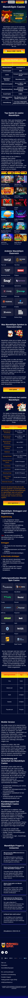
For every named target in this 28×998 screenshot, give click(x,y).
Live (9, 172)
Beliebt (3, 172)
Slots (22, 172)
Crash (16, 172)
